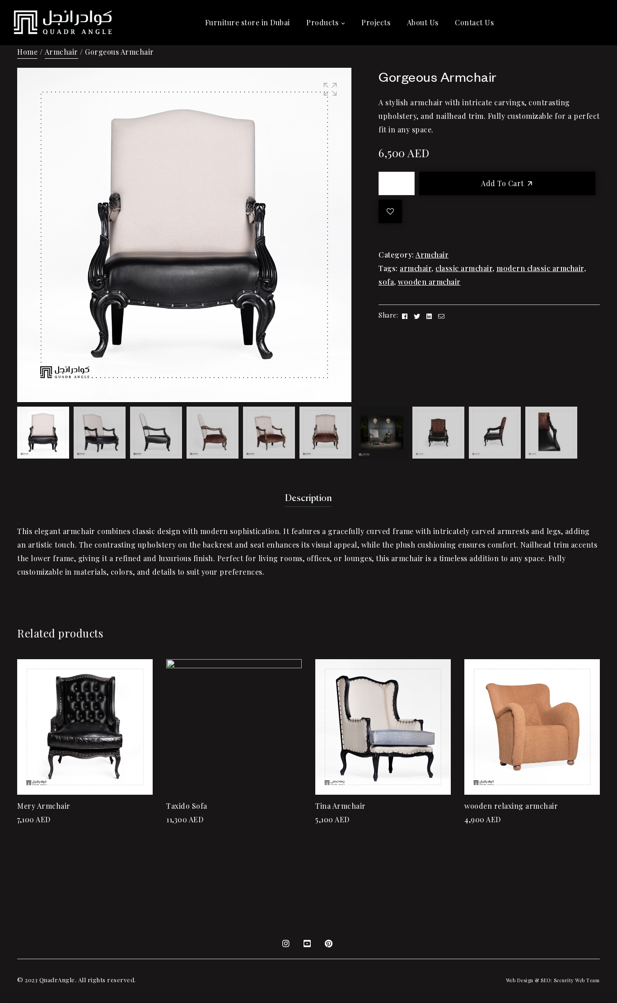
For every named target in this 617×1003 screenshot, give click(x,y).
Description (308, 498)
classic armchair (463, 268)
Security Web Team (577, 980)
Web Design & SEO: (529, 980)
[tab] (308, 498)
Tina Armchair (340, 806)
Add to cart (502, 183)
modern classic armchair (540, 268)
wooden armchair (429, 281)
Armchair (61, 51)
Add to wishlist (390, 211)
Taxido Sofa (186, 806)
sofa (386, 281)
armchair (415, 268)
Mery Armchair (43, 806)
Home (27, 51)
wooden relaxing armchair (511, 806)
